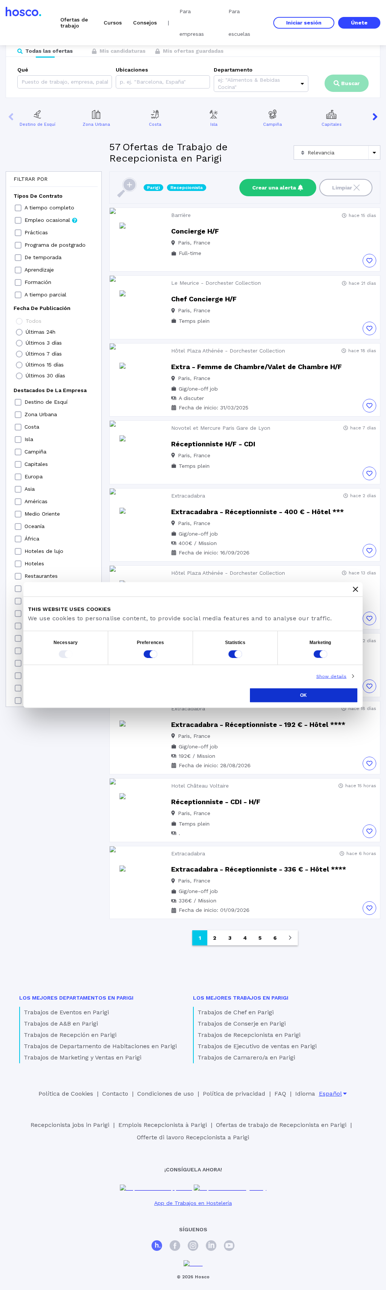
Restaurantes (41, 576)
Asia (30, 489)
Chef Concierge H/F (204, 299)
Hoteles (34, 563)
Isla (214, 124)
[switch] (150, 654)
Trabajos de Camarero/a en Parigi (246, 1057)
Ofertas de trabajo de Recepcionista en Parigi (281, 1124)
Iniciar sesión (304, 23)
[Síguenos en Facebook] (175, 1246)
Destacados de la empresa (50, 390)
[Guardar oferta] (369, 260)
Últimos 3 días (44, 343)
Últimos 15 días (45, 365)
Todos (33, 321)
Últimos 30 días (45, 375)
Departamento (233, 70)
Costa (155, 124)
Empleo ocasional (47, 220)
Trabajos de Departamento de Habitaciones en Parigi (100, 1046)
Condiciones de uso (165, 1093)
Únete (359, 23)
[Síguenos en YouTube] (229, 1246)
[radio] (19, 321)
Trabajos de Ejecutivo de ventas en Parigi (257, 1046)
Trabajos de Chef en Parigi (236, 1012)
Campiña (272, 124)
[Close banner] (355, 589)
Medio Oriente (42, 514)
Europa (34, 476)
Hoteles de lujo (44, 551)
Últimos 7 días (44, 354)
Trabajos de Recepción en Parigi (70, 1034)
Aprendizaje (39, 270)
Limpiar (342, 188)
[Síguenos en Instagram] (193, 1246)
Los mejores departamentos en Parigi (76, 998)
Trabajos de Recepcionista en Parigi (249, 1034)
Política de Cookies (65, 1093)
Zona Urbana (96, 124)
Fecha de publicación (42, 308)
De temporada (43, 257)
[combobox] (121, 81)
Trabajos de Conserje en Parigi (242, 1023)
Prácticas (36, 232)
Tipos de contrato (38, 196)
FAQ (280, 1093)
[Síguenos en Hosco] (157, 1246)
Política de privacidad (234, 1093)
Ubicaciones (132, 70)
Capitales (332, 124)
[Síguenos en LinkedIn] (211, 1246)
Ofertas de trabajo (74, 23)
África (32, 539)
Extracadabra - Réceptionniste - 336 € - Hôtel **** (258, 869)
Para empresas (191, 22)
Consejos (145, 23)
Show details (331, 676)
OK (303, 695)
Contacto (115, 1093)
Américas (36, 501)
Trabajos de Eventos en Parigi (66, 1012)
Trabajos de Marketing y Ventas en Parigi (82, 1057)
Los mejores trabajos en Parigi (240, 998)
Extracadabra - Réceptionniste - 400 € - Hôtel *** (257, 512)
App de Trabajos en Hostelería (193, 1203)
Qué (22, 70)
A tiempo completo (49, 208)
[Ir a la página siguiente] (290, 937)
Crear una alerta (274, 188)
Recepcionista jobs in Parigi (70, 1124)
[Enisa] (193, 1263)
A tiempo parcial (45, 295)
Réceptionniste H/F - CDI (213, 444)
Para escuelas (239, 22)
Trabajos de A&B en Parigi (61, 1023)
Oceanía (34, 526)
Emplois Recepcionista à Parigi (162, 1124)
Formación (38, 282)
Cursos (113, 23)
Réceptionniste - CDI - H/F (215, 802)
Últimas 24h (40, 332)
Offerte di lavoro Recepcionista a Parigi (193, 1137)
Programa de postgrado (55, 245)
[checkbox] (18, 208)
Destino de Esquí (37, 124)
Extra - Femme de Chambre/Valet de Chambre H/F (256, 367)
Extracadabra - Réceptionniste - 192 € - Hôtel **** (258, 724)
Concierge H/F (195, 231)
